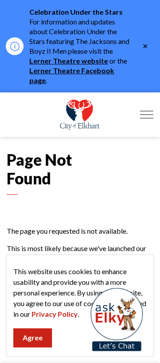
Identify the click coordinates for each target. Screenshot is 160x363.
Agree (33, 337)
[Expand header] (146, 114)
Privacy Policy (55, 314)
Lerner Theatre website (68, 60)
